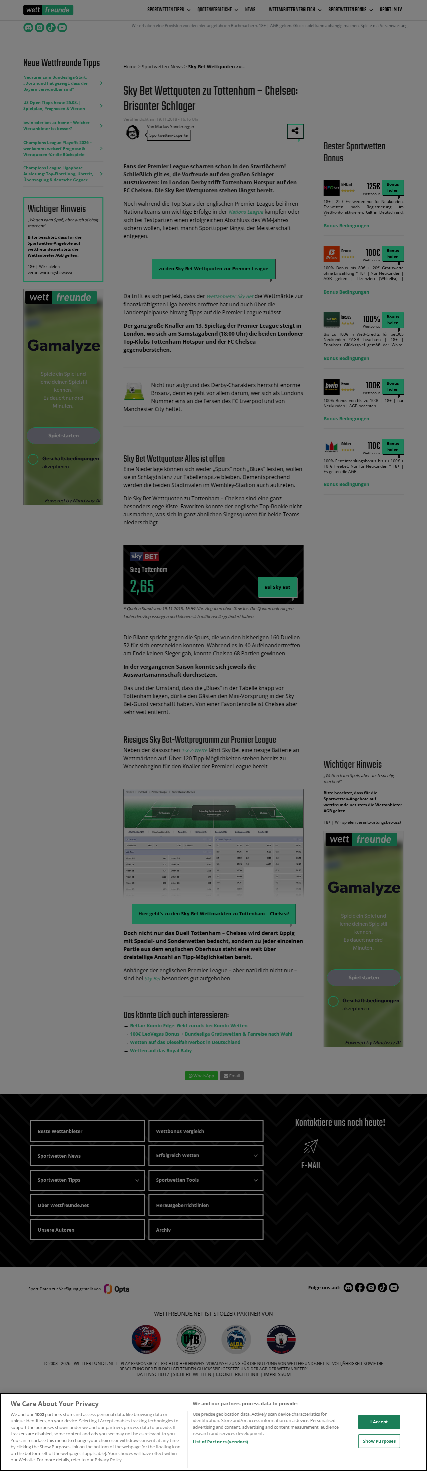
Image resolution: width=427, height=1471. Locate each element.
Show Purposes (379, 1441)
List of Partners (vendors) (220, 1442)
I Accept (379, 1422)
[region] (213, 1432)
